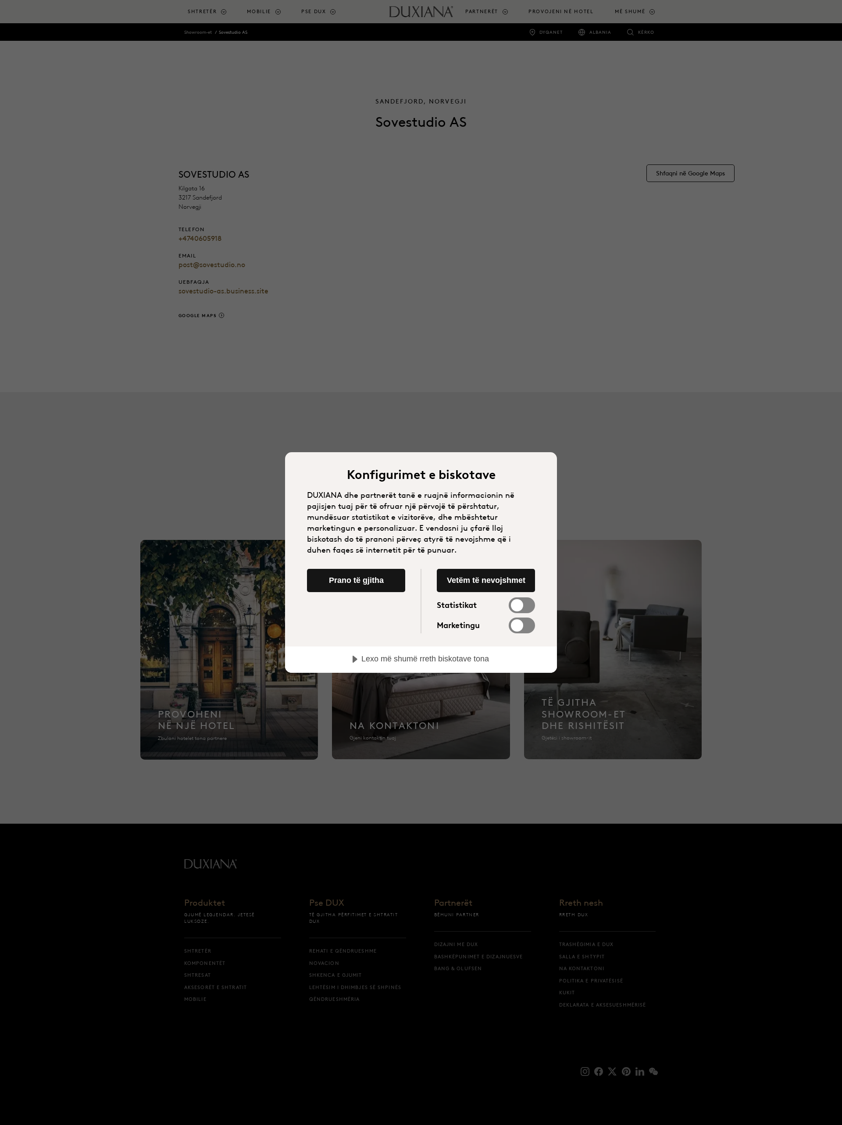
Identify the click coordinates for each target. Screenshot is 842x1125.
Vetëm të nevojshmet (486, 580)
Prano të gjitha (356, 580)
